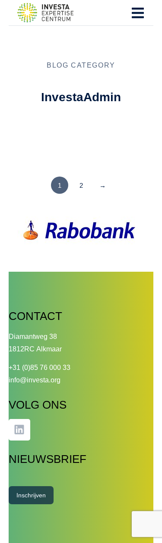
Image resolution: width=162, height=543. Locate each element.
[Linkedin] (19, 430)
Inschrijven (31, 495)
